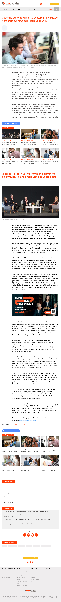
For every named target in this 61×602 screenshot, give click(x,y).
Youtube (30, 564)
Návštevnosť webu (35, 573)
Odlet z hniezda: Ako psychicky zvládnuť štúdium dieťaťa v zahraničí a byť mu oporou (26, 511)
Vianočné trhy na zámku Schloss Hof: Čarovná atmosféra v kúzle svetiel (22, 524)
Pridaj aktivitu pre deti (7, 573)
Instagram (28, 564)
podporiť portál (55, 3)
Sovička (43, 9)
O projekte (48, 571)
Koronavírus (21, 546)
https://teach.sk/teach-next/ (28, 420)
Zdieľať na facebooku (11, 123)
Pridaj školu (4, 571)
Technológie (7, 493)
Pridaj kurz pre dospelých (8, 575)
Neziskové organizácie (19, 424)
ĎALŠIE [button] (51, 9)
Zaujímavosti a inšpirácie (10, 499)
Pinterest (33, 564)
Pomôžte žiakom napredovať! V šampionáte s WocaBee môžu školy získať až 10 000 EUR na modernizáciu (27, 520)
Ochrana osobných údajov (22, 581)
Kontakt (33, 577)
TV (20, 9)
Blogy (35, 9)
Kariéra (4, 546)
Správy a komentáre (17, 13)
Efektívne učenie (12, 546)
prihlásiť (46, 3)
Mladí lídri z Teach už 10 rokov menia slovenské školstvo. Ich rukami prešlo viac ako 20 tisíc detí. (29, 527)
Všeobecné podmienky (22, 571)
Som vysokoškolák (6, 13)
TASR (8, 27)
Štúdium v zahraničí (45, 546)
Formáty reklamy (35, 579)
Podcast (28, 9)
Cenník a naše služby (36, 575)
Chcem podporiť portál (30, 557)
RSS (32, 581)
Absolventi (36, 546)
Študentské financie (9, 490)
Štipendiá (29, 546)
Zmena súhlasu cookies (22, 585)
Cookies (18, 583)
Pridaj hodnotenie (6, 577)
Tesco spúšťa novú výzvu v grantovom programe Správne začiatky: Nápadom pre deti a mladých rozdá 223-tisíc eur (29, 515)
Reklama (33, 571)
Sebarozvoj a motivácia (10, 487)
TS (2, 183)
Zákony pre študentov (9, 502)
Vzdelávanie (7, 484)
